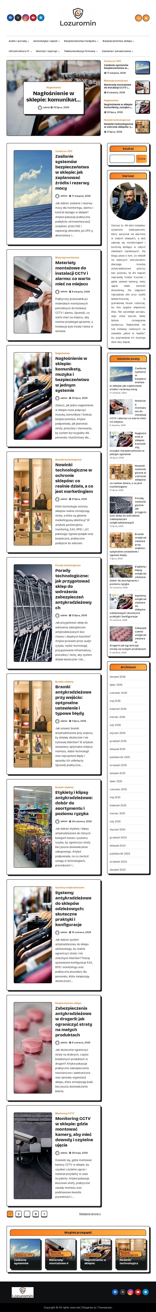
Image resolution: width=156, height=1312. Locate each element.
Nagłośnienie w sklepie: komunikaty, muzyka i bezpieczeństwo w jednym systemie (118, 109)
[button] (95, 98)
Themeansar (104, 1307)
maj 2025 (115, 797)
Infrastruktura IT (19, 51)
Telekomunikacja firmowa (80, 51)
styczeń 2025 (117, 829)
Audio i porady (18, 41)
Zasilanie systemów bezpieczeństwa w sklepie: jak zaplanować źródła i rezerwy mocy (118, 69)
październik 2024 (120, 853)
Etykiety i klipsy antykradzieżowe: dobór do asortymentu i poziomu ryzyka (74, 803)
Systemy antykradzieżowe (69, 887)
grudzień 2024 (118, 837)
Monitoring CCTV (64, 1113)
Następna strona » (90, 1213)
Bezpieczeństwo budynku (80, 41)
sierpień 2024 (118, 869)
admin (46, 107)
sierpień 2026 (118, 676)
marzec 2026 (117, 716)
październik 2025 (120, 757)
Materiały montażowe (116, 81)
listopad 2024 (118, 845)
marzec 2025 (117, 813)
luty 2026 (115, 724)
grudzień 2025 (118, 741)
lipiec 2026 (116, 684)
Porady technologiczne (68, 565)
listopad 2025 (117, 749)
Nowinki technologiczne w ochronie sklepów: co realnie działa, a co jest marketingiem (118, 128)
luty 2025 (115, 821)
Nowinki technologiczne (117, 120)
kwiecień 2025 (118, 805)
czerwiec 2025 (118, 789)
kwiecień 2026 (118, 708)
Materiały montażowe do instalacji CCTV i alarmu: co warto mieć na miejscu (117, 89)
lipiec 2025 (116, 781)
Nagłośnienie (53, 87)
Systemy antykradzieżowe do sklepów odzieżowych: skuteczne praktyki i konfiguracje (73, 908)
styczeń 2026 (117, 733)
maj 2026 (115, 700)
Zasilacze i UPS (112, 61)
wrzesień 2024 (118, 861)
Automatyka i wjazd (45, 41)
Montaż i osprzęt (47, 51)
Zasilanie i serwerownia (117, 51)
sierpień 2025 (117, 773)
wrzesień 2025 (118, 765)
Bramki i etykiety (64, 682)
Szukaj (128, 148)
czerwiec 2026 (118, 692)
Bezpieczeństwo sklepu (118, 41)
